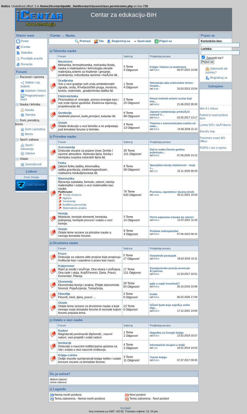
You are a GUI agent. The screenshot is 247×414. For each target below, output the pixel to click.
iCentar (25, 47)
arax (156, 88)
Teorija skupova (72, 194)
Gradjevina (65, 80)
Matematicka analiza (75, 208)
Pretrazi (84, 41)
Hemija (63, 213)
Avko (156, 69)
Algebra (66, 198)
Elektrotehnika (68, 96)
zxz (155, 170)
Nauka (29, 110)
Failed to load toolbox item (214, 115)
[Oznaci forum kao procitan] (53, 68)
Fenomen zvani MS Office (212, 138)
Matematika (66, 178)
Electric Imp (207, 129)
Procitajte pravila (31, 58)
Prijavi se (165, 41)
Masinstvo (65, 61)
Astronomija (66, 147)
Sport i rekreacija (27, 147)
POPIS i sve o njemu (213, 146)
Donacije (26, 64)
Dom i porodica (34, 129)
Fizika (62, 163)
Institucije (64, 343)
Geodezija (65, 113)
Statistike (26, 52)
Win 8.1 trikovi (209, 107)
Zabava (29, 153)
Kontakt (125, 408)
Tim (101, 41)
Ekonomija (65, 281)
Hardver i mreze (35, 90)
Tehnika (29, 114)
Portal (24, 41)
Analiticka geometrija (74, 204)
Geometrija (69, 201)
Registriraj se (120, 41)
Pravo (62, 253)
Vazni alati (144, 41)
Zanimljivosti (32, 164)
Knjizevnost (66, 266)
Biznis (28, 134)
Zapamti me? (214, 58)
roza (156, 194)
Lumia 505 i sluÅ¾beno (215, 123)
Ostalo (62, 122)
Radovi (63, 330)
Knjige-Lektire (67, 355)
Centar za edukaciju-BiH (124, 14)
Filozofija (64, 294)
